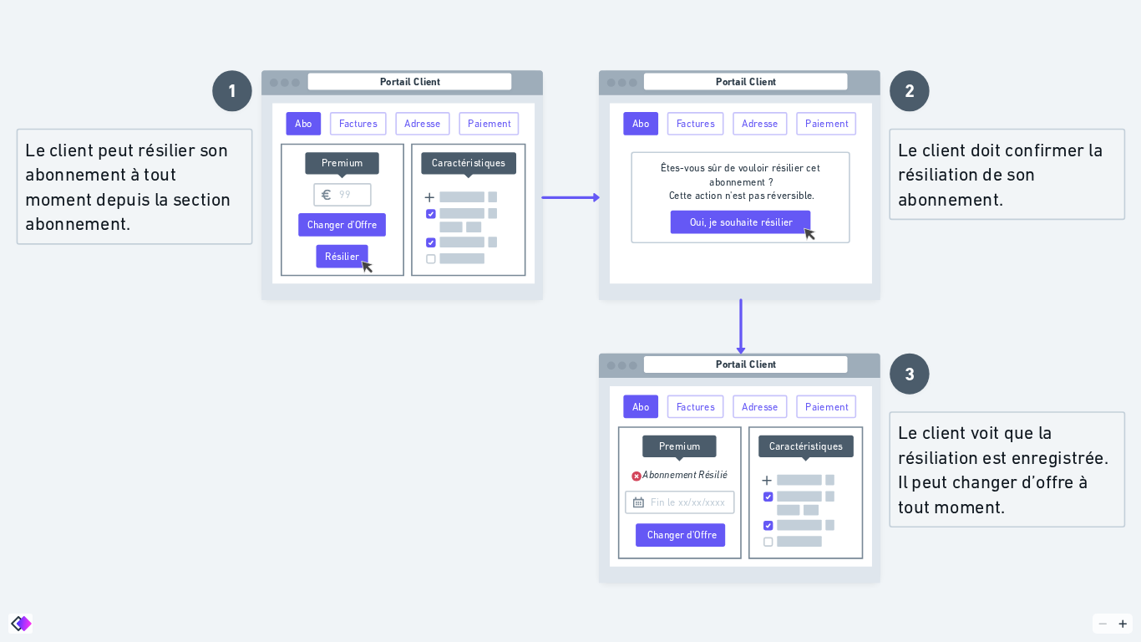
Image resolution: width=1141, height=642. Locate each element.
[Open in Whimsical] (20, 624)
